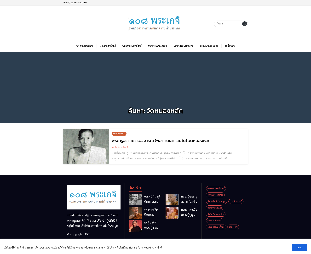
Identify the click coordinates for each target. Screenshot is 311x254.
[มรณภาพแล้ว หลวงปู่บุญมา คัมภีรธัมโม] (172, 213)
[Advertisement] (155, 74)
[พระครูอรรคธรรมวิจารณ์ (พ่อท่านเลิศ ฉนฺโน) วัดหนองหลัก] (86, 146)
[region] (155, 246)
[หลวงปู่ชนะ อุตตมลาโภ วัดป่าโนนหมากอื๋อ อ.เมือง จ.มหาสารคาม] (172, 200)
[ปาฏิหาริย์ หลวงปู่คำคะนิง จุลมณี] (135, 226)
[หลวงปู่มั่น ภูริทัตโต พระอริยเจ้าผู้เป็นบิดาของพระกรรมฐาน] (135, 200)
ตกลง (299, 247)
